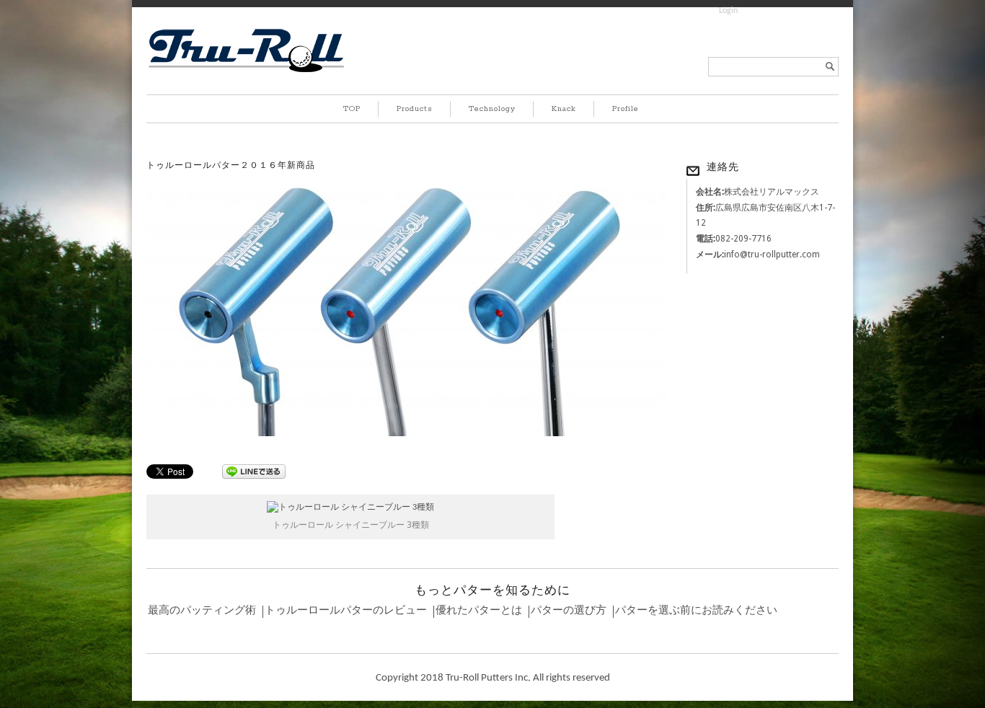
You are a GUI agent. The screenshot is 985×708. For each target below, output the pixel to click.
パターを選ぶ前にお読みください (696, 611)
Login (728, 10)
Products (415, 109)
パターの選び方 (568, 611)
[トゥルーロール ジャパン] (245, 71)
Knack (564, 109)
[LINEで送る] (254, 470)
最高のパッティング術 (202, 611)
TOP (352, 109)
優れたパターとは (479, 611)
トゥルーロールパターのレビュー (346, 611)
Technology (492, 109)
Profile (625, 109)
